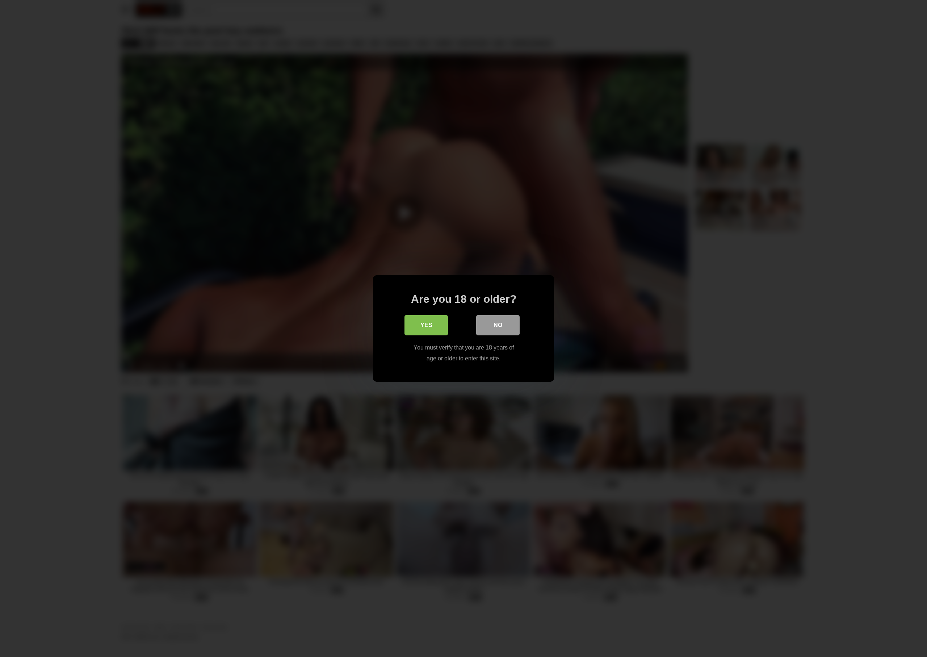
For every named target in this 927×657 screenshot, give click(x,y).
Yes (426, 325)
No (498, 325)
